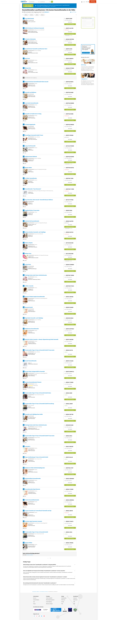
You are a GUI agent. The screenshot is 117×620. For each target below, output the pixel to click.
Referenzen (63, 599)
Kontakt (62, 601)
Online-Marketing (49, 601)
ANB (74, 603)
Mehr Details (70, 22)
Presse (34, 603)
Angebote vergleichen (86, 52)
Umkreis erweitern (30, 554)
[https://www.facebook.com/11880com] (34, 616)
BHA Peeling (83, 64)
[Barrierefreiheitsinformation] (87, 1)
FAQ (62, 603)
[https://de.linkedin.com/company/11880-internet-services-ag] (42, 616)
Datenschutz (75, 599)
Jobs (34, 601)
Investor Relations (36, 599)
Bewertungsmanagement (50, 599)
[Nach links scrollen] (23, 15)
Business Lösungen (49, 603)
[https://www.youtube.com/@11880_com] (44, 616)
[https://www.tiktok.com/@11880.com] (39, 616)
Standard (46, 12)
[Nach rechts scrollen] (76, 15)
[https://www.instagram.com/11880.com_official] (37, 616)
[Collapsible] (75, 564)
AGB (74, 601)
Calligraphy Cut (84, 78)
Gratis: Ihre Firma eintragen (93, 2)
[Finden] (52, 2)
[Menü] (88, 1)
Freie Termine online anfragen (28, 5)
